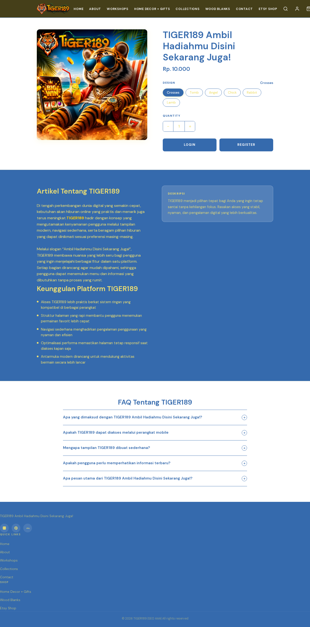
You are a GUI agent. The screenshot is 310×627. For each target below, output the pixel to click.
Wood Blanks (10, 600)
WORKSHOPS (117, 9)
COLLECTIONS (187, 9)
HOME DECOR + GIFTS (152, 9)
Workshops (9, 560)
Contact (6, 577)
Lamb (171, 102)
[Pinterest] (16, 528)
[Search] (285, 8)
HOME (78, 9)
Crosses (173, 92)
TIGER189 (75, 217)
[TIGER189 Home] (53, 9)
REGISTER (246, 145)
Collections (9, 569)
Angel (213, 92)
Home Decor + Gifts (15, 592)
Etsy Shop (268, 9)
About (5, 552)
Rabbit (252, 92)
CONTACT (244, 9)
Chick (232, 92)
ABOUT (95, 9)
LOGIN (189, 145)
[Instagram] (4, 528)
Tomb (194, 92)
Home (4, 544)
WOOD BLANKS (217, 9)
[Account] (297, 8)
